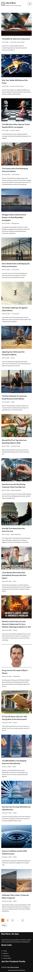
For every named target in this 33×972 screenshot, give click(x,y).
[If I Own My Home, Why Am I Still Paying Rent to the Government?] (16, 701)
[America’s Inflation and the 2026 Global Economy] (16, 836)
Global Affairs (16, 676)
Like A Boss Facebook (13, 967)
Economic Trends (15, 446)
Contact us (6, 956)
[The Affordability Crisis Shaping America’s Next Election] (16, 746)
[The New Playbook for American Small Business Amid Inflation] (16, 381)
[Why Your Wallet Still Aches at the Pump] (16, 65)
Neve (9, 970)
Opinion (15, 630)
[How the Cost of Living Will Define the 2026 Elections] (16, 792)
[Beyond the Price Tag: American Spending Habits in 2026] (16, 425)
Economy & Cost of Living (16, 86)
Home (5, 951)
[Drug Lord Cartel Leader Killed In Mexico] (16, 655)
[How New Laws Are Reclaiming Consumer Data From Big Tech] (16, 469)
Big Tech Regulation (16, 490)
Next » (4, 925)
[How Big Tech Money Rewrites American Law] (16, 513)
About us (5, 953)
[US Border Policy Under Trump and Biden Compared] (16, 880)
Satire (14, 581)
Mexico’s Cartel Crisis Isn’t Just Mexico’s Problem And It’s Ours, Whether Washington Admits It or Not (16, 624)
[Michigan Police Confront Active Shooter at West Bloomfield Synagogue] (16, 200)
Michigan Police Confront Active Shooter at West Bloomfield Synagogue (14, 217)
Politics (13, 358)
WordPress (22, 970)
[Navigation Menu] (30, 3)
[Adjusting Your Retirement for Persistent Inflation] (16, 337)
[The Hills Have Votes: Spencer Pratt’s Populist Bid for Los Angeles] (16, 109)
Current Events (15, 269)
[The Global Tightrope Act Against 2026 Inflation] (16, 293)
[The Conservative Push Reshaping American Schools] (16, 153)
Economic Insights (15, 130)
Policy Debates (15, 174)
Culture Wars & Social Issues (17, 42)
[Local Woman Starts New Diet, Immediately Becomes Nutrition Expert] (16, 557)
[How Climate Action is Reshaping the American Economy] (16, 249)
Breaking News (15, 223)
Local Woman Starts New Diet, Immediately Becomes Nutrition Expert (14, 575)
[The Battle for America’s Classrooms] (16, 24)
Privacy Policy (7, 958)
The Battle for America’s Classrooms (16, 39)
